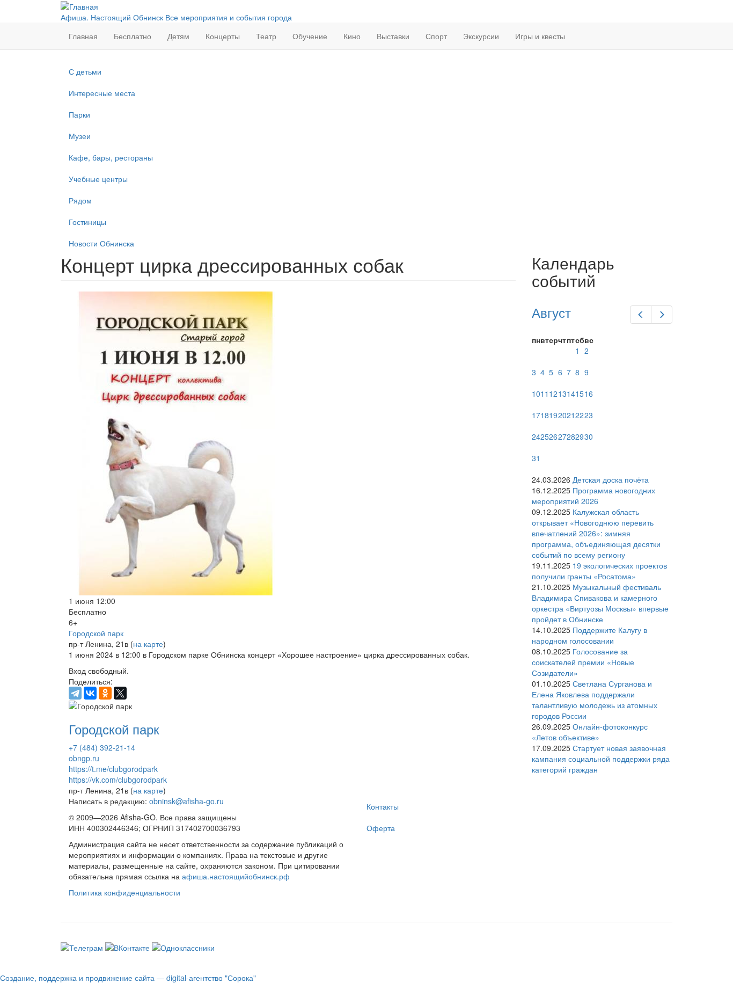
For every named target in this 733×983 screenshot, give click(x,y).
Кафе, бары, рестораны (111, 157)
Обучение (309, 36)
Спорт (436, 36)
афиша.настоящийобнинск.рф (236, 876)
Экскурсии (481, 36)
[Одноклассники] (105, 693)
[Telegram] (75, 693)
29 (579, 436)
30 (588, 436)
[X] (120, 693)
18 (544, 415)
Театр (266, 36)
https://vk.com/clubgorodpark (118, 779)
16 (588, 393)
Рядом (80, 200)
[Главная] (79, 5)
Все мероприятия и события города (228, 17)
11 (544, 393)
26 (553, 436)
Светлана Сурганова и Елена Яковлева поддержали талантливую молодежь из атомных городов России (594, 699)
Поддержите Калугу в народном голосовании (589, 635)
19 (553, 415)
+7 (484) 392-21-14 (102, 747)
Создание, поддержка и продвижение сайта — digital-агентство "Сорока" (128, 977)
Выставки (393, 36)
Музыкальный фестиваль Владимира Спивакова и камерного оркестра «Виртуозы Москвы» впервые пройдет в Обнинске (600, 602)
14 (571, 393)
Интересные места (102, 93)
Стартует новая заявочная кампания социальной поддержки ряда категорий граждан (601, 758)
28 (571, 436)
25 (544, 436)
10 (536, 393)
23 (588, 415)
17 (536, 415)
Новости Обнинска (101, 243)
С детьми (85, 71)
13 (562, 393)
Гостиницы (87, 221)
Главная (83, 36)
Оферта (380, 827)
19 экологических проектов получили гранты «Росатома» (599, 570)
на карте (148, 643)
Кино (352, 36)
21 (571, 415)
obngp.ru (84, 758)
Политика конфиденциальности (124, 892)
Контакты (382, 806)
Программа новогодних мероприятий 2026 (593, 495)
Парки (79, 114)
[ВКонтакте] (90, 693)
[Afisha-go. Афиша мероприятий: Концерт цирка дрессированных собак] (288, 443)
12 (553, 393)
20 (562, 415)
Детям (178, 36)
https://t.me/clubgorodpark (113, 768)
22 (579, 415)
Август (551, 312)
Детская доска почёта (611, 479)
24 (536, 436)
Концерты (223, 36)
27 (562, 436)
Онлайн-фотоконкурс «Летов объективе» (590, 731)
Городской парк (96, 633)
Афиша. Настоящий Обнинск (112, 17)
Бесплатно (132, 36)
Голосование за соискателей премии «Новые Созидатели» (583, 662)
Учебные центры (98, 178)
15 (579, 393)
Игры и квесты (540, 36)
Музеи (80, 135)
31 (536, 458)
